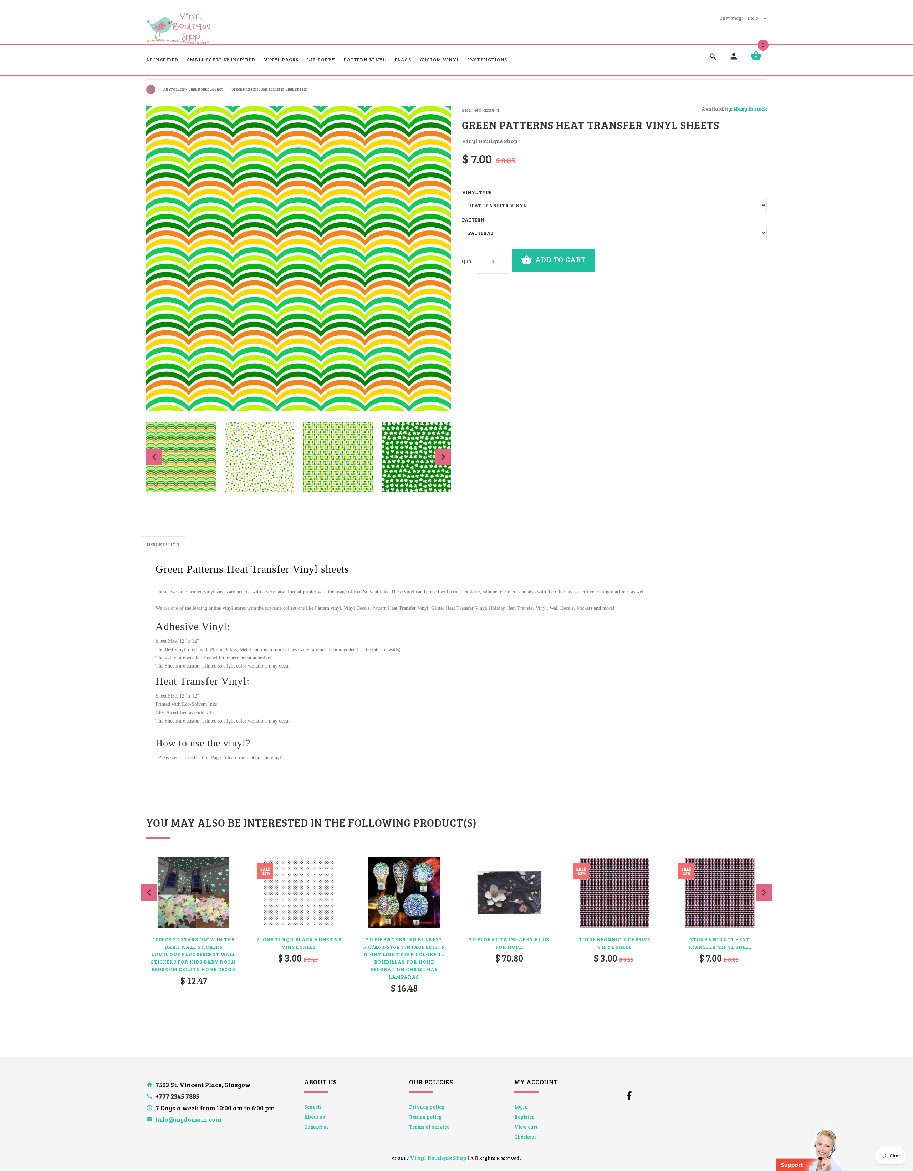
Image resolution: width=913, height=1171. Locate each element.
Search (312, 1106)
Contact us (316, 1126)
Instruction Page (204, 757)
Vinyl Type (476, 192)
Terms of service (429, 1126)
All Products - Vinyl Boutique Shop (193, 89)
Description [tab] (163, 544)
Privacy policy (426, 1106)
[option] (181, 457)
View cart (526, 1126)
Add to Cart (560, 259)
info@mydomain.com (188, 1119)
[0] (756, 59)
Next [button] (443, 457)
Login (521, 1106)
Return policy (425, 1116)
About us (314, 1116)
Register (524, 1116)
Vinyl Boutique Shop (438, 1157)
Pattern (473, 219)
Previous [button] (154, 457)
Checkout (525, 1136)
